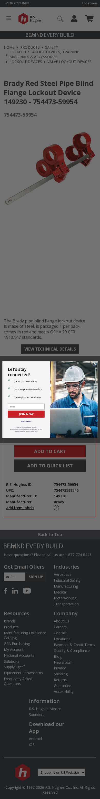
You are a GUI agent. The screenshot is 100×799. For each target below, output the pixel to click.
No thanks (26, 421)
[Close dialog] (95, 364)
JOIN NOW (26, 414)
